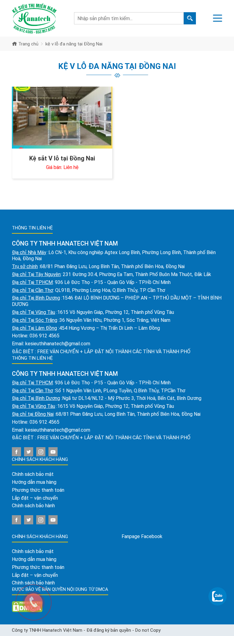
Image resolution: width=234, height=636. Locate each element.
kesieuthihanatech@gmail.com (57, 344)
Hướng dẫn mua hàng (34, 482)
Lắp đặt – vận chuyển (35, 498)
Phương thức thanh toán (38, 490)
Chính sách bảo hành (33, 505)
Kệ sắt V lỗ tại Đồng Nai (62, 158)
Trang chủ (27, 44)
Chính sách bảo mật (33, 474)
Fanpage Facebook (142, 536)
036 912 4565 (44, 336)
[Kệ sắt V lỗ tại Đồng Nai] (62, 118)
